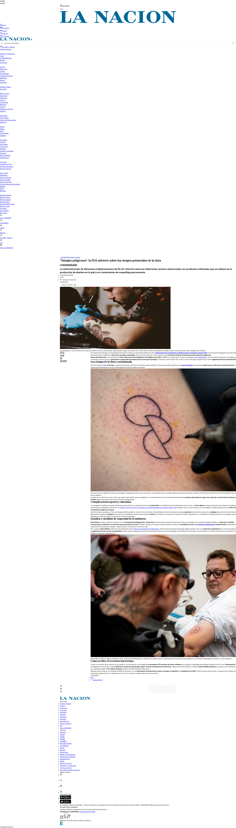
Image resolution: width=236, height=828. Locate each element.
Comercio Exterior (6, 76)
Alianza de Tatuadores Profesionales (146, 529)
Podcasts (3, 153)
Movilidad (3, 78)
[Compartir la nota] (61, 355)
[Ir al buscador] (62, 9)
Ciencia (2, 107)
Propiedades (4, 74)
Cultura (2, 100)
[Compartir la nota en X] (63, 361)
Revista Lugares (5, 200)
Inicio (4, 25)
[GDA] (65, 818)
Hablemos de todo (6, 109)
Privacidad (91, 812)
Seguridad (3, 96)
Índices (2, 80)
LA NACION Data (5, 58)
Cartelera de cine (6, 164)
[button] (118, 143)
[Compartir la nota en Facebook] (61, 361)
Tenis (2, 131)
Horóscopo (4, 147)
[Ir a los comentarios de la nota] (63, 353)
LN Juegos (3, 140)
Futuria (2, 67)
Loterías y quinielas (6, 151)
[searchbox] (117, 43)
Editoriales (3, 116)
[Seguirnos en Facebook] (61, 775)
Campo (2, 71)
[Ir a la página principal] (118, 23)
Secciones (5, 28)
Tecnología (4, 144)
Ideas (2, 189)
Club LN (5, 34)
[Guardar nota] (61, 353)
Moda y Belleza (5, 155)
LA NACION (64, 257)
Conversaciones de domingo (10, 184)
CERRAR (2, 1)
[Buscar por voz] (233, 43)
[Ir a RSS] (61, 792)
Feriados (3, 149)
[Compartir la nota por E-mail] (65, 361)
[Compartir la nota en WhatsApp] (63, 355)
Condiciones (83, 812)
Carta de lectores (6, 182)
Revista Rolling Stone (7, 204)
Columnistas (4, 118)
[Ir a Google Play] (65, 799)
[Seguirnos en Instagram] (61, 786)
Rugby (2, 129)
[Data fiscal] (61, 825)
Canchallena (4, 133)
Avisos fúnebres (5, 178)
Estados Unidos (5, 87)
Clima (2, 56)
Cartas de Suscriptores (8, 120)
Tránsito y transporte (7, 54)
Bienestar (3, 105)
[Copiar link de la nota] (61, 358)
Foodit (4, 31)
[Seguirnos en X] (61, 781)
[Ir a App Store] (65, 803)
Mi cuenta (5, 36)
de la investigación (200, 357)
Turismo (3, 142)
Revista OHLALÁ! (5, 195)
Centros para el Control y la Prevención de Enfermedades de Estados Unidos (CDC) (148, 508)
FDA (92, 678)
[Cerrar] (31, 39)
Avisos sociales (5, 180)
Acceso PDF (4, 173)
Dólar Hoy (3, 69)
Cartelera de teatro (6, 167)
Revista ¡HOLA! (5, 197)
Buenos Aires (4, 94)
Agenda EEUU (97, 680)
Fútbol (2, 127)
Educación (3, 98)
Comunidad (4, 102)
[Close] (61, 686)
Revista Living (4, 202)
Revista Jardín (4, 206)
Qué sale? (3, 162)
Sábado (2, 186)
